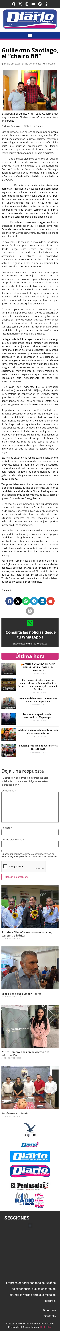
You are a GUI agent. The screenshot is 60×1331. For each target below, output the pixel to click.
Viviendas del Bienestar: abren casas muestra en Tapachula (38, 700)
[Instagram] (26, 4)
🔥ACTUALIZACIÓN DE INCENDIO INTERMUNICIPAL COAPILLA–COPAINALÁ (37, 667)
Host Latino (46, 1327)
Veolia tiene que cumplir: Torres (21, 993)
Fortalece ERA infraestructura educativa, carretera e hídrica (26, 934)
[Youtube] (33, 4)
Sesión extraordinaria (14, 1113)
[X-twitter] (20, 4)
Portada (50, 63)
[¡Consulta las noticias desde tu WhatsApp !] (30, 623)
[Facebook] (13, 4)
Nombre (6, 827)
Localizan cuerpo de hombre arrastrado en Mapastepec (38, 716)
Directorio (49, 1310)
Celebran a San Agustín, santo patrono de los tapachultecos (38, 731)
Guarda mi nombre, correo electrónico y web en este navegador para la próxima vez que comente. (29, 855)
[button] (30, 35)
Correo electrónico (12, 839)
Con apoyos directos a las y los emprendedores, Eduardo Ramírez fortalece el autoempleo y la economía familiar (38, 684)
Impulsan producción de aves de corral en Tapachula (38, 747)
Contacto (50, 1316)
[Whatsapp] (46, 4)
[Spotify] (39, 4)
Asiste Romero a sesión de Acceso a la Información (25, 1053)
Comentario (8, 790)
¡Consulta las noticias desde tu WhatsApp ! (30, 635)
